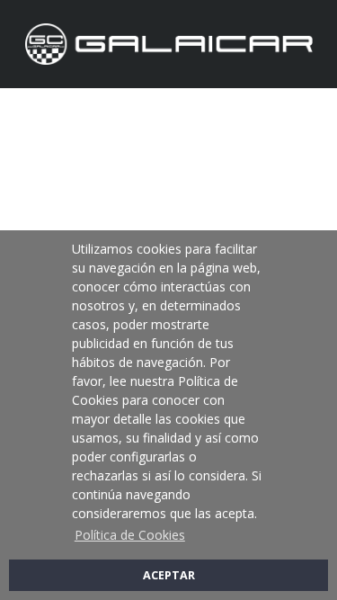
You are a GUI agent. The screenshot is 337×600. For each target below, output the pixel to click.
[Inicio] (169, 42)
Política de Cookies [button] (130, 534)
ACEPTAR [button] (169, 575)
